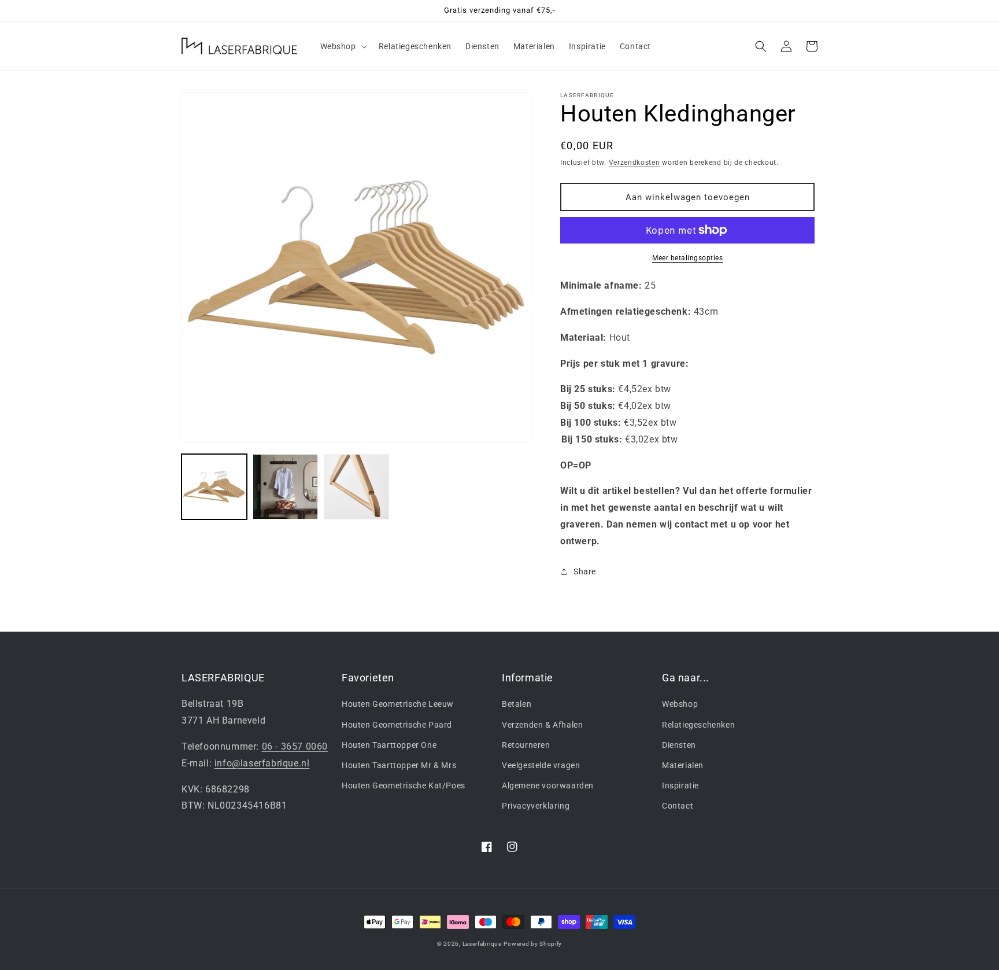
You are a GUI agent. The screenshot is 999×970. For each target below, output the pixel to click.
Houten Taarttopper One (389, 745)
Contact (677, 805)
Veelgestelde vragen (541, 765)
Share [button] (585, 571)
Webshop (680, 704)
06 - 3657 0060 (295, 746)
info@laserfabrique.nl (262, 763)
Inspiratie (680, 785)
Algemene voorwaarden (548, 785)
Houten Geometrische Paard (397, 724)
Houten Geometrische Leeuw (398, 704)
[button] (342, 46)
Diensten (679, 745)
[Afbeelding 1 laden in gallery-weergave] (214, 486)
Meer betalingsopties (687, 258)
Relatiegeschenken (698, 724)
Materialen (683, 765)
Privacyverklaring (535, 805)
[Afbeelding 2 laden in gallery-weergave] (285, 486)
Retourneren (526, 745)
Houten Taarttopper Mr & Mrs (399, 765)
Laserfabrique (482, 944)
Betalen (516, 704)
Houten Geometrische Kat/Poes (403, 785)
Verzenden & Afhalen (542, 724)
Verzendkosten (634, 162)
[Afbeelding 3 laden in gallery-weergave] (356, 486)
